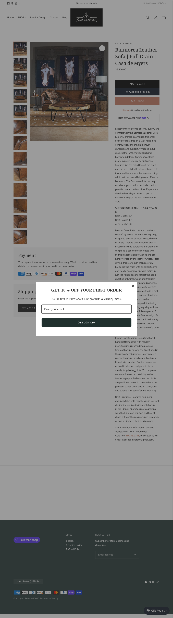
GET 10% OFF (86, 322)
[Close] (133, 286)
